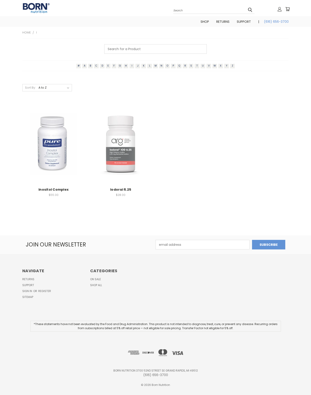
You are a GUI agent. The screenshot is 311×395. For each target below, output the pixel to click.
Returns (222, 21)
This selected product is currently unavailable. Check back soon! (53, 147)
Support (244, 21)
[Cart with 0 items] (287, 9)
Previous (299, 380)
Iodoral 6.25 (120, 189)
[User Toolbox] (279, 9)
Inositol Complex (53, 189)
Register (44, 291)
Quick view (53, 137)
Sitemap (27, 297)
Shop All (96, 285)
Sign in (27, 291)
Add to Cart (121, 147)
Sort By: (30, 87)
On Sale (95, 279)
